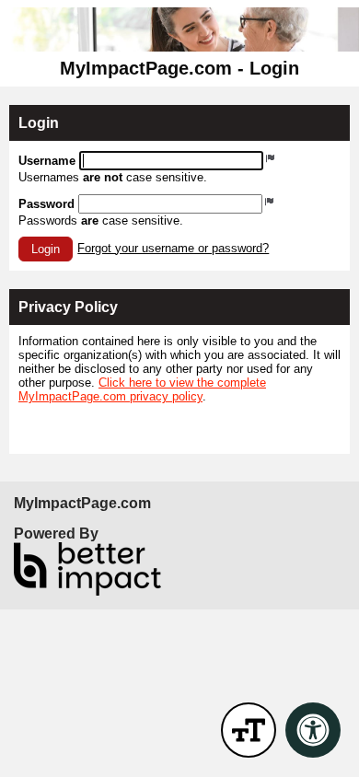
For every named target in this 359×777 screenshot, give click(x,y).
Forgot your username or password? (173, 248)
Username (46, 161)
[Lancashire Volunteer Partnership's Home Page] (179, 29)
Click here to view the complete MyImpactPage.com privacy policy (142, 389)
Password (46, 204)
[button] (45, 249)
